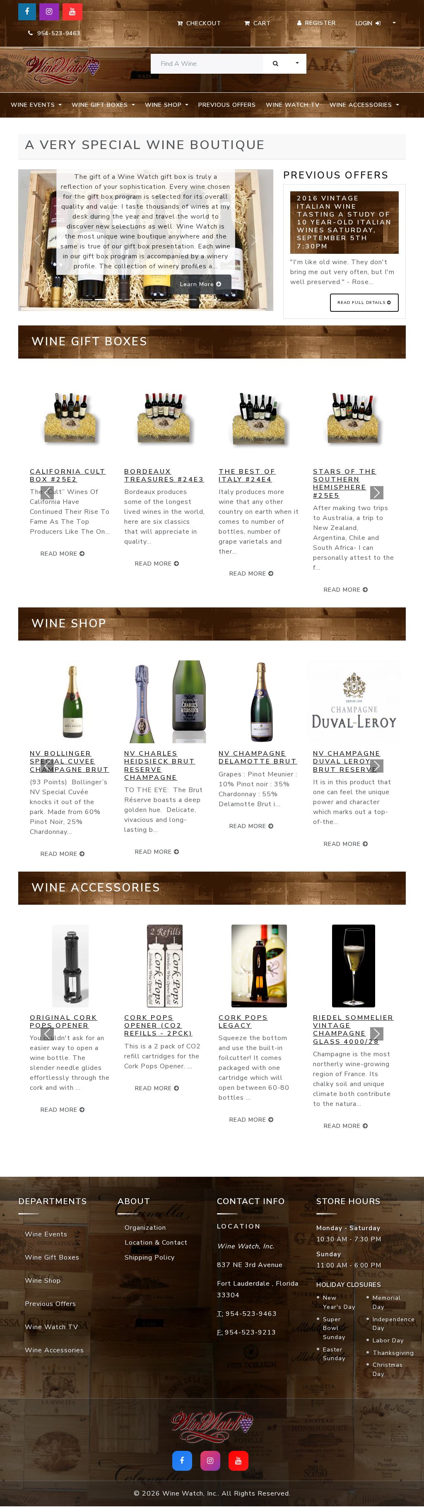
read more (154, 564)
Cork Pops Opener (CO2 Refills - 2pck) (158, 1025)
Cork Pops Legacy (243, 1021)
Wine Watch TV (293, 105)
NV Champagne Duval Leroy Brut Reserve (347, 761)
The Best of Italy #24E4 (247, 475)
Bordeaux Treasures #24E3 (164, 475)
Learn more (198, 284)
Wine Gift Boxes (52, 1257)
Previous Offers (227, 105)
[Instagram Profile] (49, 11)
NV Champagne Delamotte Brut (258, 757)
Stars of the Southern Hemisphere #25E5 (344, 483)
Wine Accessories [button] (362, 105)
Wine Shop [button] (164, 105)
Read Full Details (362, 303)
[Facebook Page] (27, 11)
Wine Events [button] (34, 105)
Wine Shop (43, 1280)
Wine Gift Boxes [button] (101, 105)
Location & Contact (156, 1242)
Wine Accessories (54, 1350)
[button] (47, 492)
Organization (145, 1227)
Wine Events (46, 1234)
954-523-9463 (56, 33)
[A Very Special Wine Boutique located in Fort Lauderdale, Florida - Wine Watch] (63, 70)
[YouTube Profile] (72, 11)
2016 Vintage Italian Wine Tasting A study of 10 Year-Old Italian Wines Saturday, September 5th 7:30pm (344, 222)
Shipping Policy (150, 1257)
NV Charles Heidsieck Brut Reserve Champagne (159, 765)
